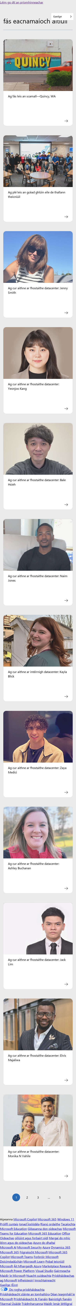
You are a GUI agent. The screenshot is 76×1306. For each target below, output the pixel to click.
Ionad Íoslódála (29, 1224)
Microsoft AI (8, 1247)
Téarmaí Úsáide (10, 1304)
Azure (46, 1247)
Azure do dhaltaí (44, 1243)
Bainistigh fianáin (60, 1299)
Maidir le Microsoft (13, 1275)
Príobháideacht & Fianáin (31, 1299)
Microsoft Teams (22, 1257)
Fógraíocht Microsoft (34, 1252)
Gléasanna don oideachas (45, 1229)
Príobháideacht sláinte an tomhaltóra (25, 1294)
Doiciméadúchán (11, 1261)
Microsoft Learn (34, 1261)
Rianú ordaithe (50, 1224)
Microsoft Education (13, 1229)
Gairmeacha (62, 1271)
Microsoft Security (29, 1247)
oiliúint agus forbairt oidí (31, 1238)
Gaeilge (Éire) (9, 1285)
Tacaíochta (68, 1224)
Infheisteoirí (26, 1280)
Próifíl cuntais (9, 1224)
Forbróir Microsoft (46, 1257)
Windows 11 (65, 1219)
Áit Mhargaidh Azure (28, 1266)
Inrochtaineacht (44, 1280)
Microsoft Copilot (25, 1219)
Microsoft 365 (47, 1219)
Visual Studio (44, 1271)
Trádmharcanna (32, 1304)
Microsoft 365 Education (44, 1233)
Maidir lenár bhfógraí (58, 1304)
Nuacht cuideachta (38, 1275)
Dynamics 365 (60, 1247)
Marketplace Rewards (56, 1266)
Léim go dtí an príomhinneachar (21, 2)
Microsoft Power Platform (17, 1271)
